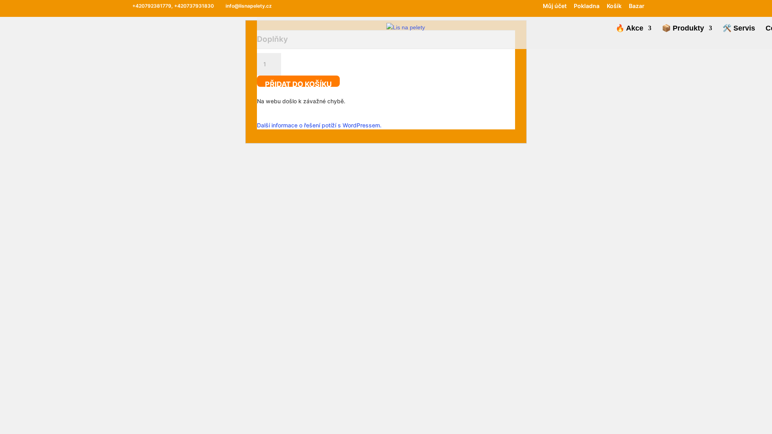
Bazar (637, 6)
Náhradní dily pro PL (453, 93)
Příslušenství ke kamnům (554, 104)
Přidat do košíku (298, 83)
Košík (614, 6)
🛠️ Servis (739, 28)
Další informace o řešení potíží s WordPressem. (319, 125)
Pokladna (587, 6)
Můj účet (555, 6)
